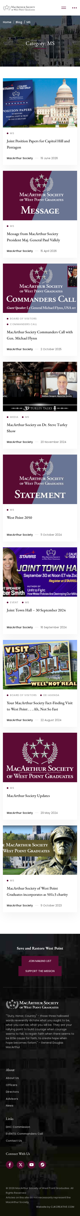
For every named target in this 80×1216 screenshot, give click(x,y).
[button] (40, 961)
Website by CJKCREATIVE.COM (55, 1207)
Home (7, 22)
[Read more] (40, 81)
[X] (20, 1165)
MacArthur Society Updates (28, 795)
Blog (19, 22)
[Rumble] (42, 1165)
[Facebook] (10, 1165)
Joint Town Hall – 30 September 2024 (36, 610)
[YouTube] (31, 1165)
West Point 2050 (19, 517)
